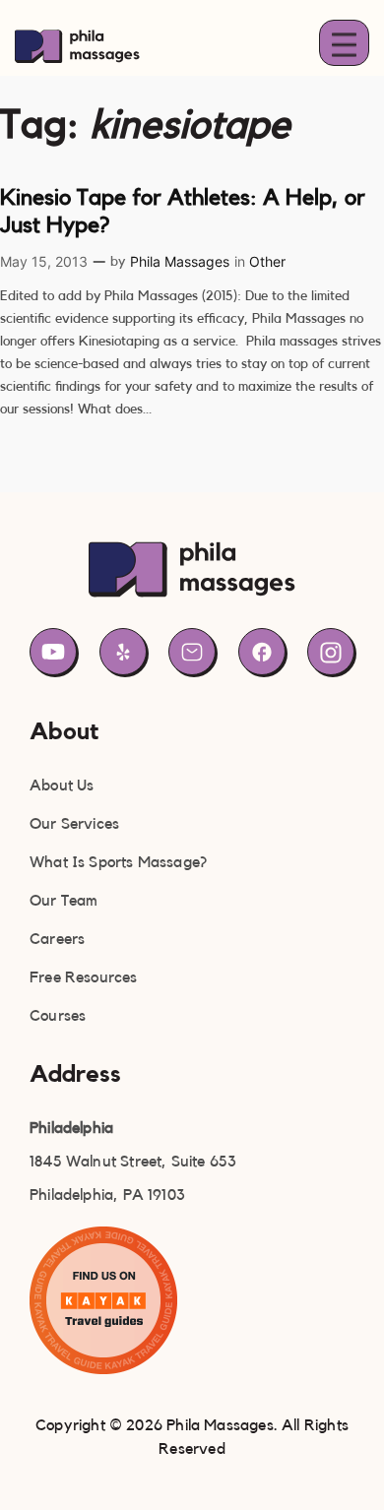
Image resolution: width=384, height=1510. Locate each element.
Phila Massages (179, 261)
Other (267, 261)
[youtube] (53, 651)
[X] (123, 651)
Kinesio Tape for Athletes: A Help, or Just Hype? (182, 211)
